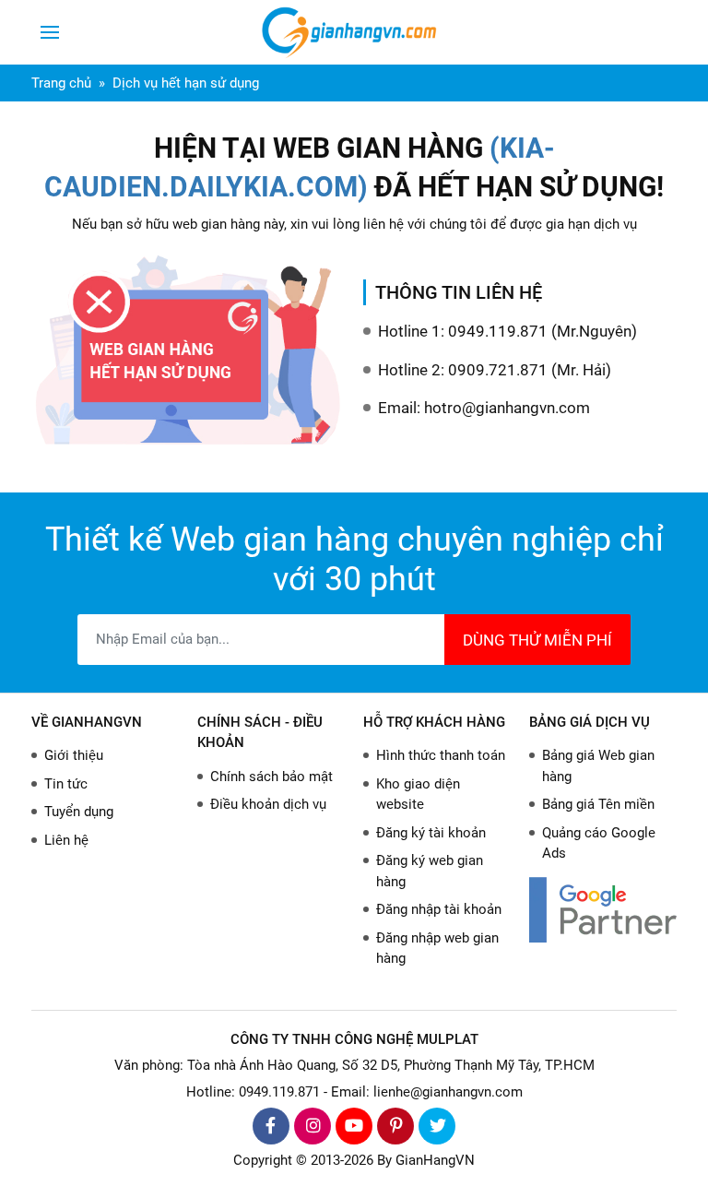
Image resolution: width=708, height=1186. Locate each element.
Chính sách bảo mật (271, 776)
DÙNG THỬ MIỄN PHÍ (537, 640)
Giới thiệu (73, 755)
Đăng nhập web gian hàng (437, 948)
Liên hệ (66, 840)
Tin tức (66, 784)
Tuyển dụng (78, 811)
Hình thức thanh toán (440, 755)
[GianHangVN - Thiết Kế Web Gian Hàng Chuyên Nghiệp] (354, 32)
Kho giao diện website (418, 794)
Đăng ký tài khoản (431, 832)
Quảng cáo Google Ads (598, 843)
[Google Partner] (603, 910)
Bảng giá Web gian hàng (598, 766)
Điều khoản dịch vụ (268, 804)
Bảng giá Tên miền (598, 804)
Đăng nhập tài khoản (439, 909)
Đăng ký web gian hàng (429, 871)
